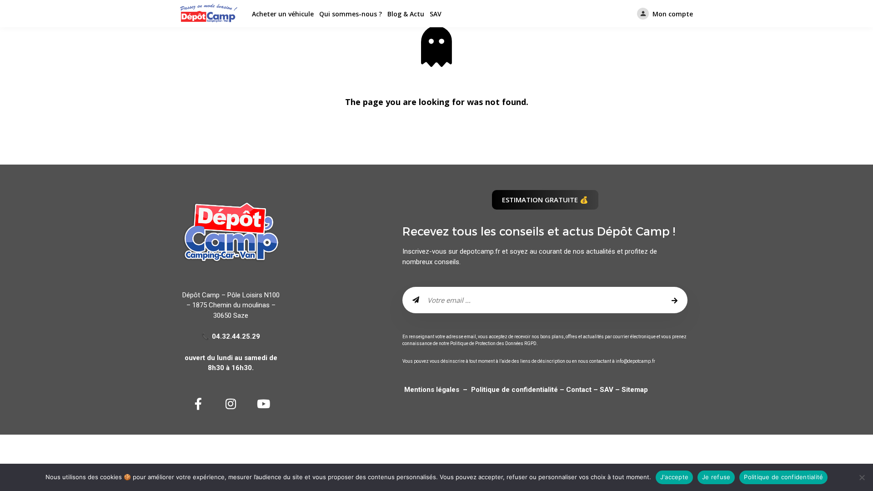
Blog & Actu (405, 14)
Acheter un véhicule (283, 14)
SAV (436, 14)
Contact (578, 390)
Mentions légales (431, 390)
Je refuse (716, 477)
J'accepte (674, 477)
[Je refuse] (861, 477)
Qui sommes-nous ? (350, 14)
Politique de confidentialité (515, 390)
